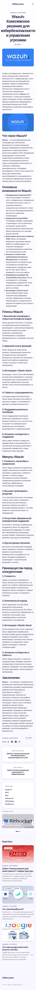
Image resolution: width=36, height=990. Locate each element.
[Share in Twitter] (8, 742)
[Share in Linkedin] (16, 742)
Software (17, 44)
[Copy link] (19, 742)
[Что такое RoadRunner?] (18, 894)
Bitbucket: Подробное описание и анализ (14, 824)
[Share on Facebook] (12, 742)
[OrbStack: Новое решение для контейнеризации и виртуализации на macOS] (18, 754)
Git (6, 795)
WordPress (9, 804)
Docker (8, 790)
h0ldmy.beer (18, 4)
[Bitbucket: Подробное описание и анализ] (18, 821)
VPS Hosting (9, 801)
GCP (7, 792)
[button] (31, 4)
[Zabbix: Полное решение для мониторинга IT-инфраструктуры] (18, 771)
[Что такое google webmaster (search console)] (18, 933)
